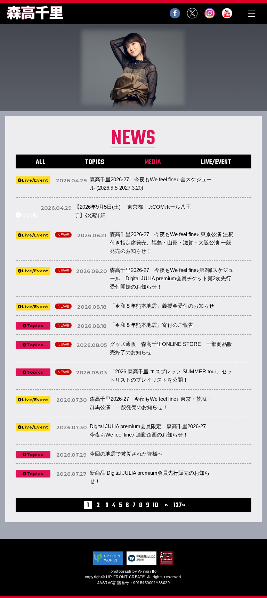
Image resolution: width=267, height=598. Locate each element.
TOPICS (94, 162)
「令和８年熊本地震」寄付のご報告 (158, 325)
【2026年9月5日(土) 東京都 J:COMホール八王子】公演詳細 (132, 211)
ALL (41, 162)
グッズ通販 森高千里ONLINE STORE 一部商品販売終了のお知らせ (171, 348)
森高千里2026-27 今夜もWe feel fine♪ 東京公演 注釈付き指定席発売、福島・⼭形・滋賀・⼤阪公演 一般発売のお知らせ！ (171, 242)
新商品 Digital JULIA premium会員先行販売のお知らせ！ (150, 477)
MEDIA (153, 162)
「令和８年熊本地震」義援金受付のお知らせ (162, 306)
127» (179, 505)
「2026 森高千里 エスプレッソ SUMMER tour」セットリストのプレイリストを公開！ (171, 375)
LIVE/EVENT (216, 162)
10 (155, 505)
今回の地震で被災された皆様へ (126, 454)
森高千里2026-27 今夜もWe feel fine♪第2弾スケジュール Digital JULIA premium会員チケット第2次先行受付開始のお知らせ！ (171, 278)
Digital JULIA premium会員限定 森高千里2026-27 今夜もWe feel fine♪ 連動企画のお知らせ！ (150, 430)
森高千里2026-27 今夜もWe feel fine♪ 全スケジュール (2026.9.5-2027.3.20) (151, 183)
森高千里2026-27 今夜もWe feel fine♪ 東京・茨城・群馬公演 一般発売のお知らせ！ (151, 403)
